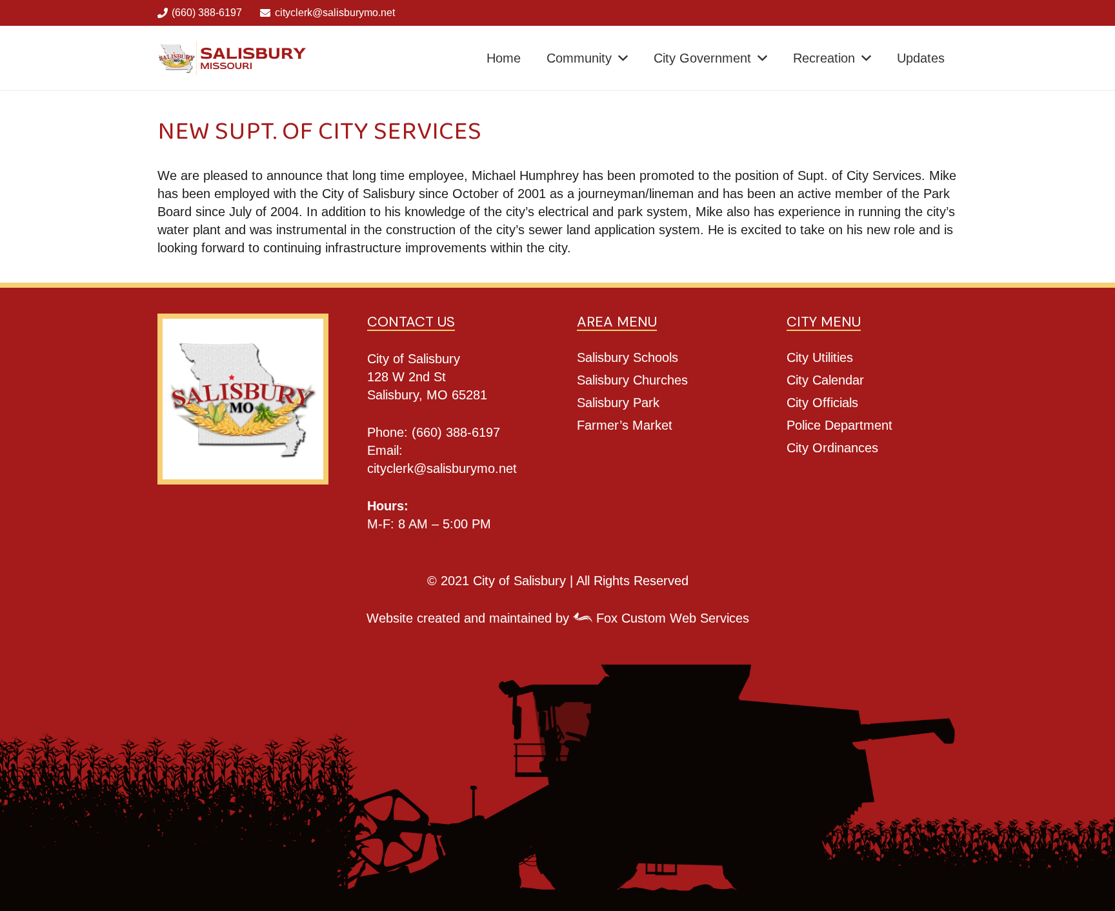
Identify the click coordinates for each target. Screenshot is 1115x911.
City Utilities (820, 357)
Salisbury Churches (632, 380)
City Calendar (825, 380)
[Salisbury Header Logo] (233, 58)
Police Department (839, 425)
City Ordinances (832, 448)
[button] (623, 58)
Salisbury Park (618, 402)
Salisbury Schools (627, 357)
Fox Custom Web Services (670, 618)
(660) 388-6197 (456, 432)
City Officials (822, 402)
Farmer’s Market (624, 425)
